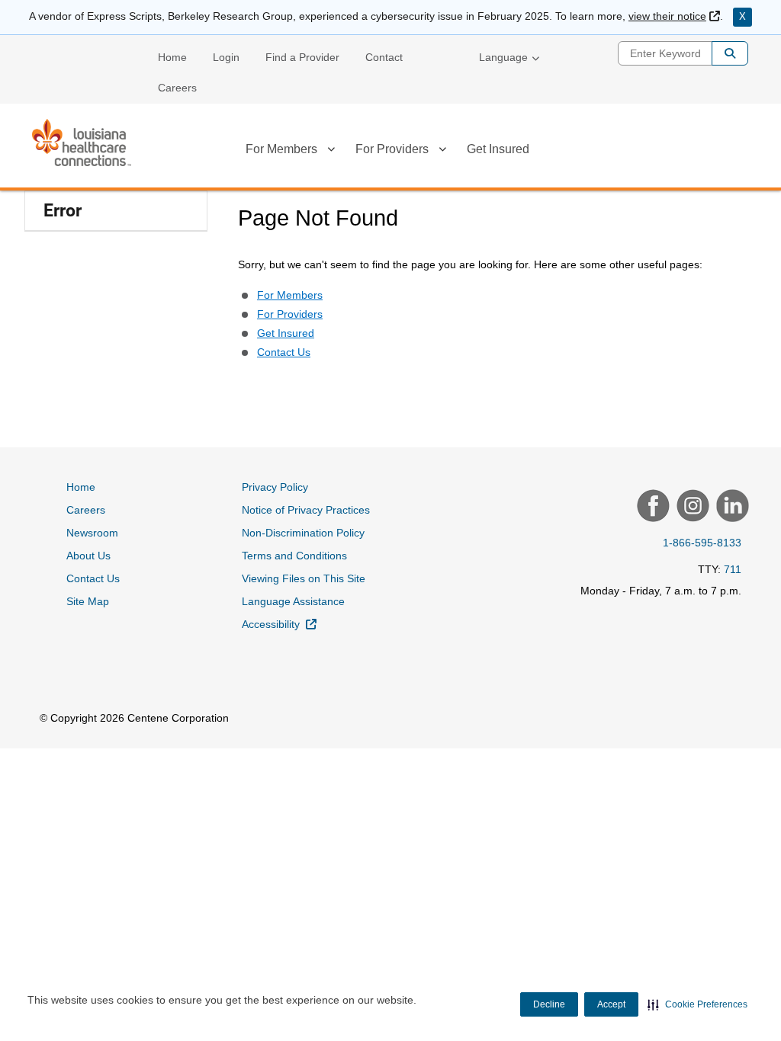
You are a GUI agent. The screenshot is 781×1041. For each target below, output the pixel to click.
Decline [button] (549, 1004)
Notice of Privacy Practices (306, 510)
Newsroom (92, 533)
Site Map (87, 601)
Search (730, 53)
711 (732, 569)
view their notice (674, 16)
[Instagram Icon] (691, 507)
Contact (384, 57)
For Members (281, 149)
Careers (177, 88)
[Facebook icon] (651, 507)
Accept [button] (611, 1004)
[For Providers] (442, 152)
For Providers (392, 149)
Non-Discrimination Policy (303, 533)
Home (172, 57)
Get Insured (498, 149)
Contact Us (283, 352)
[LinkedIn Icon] (731, 507)
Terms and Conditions (294, 555)
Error (62, 210)
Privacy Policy (275, 487)
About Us (88, 555)
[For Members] (331, 152)
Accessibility (279, 623)
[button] (697, 1004)
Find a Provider (302, 57)
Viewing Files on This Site (303, 578)
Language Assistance (293, 601)
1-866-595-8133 (702, 543)
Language (503, 57)
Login (226, 57)
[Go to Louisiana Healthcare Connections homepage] (81, 143)
